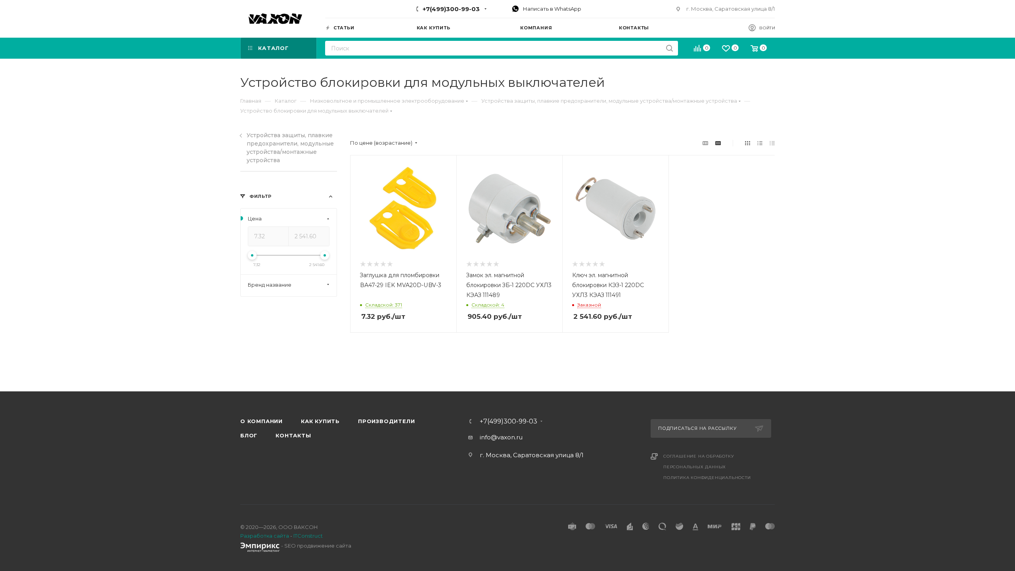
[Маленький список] (705, 142)
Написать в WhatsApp (551, 9)
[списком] (760, 142)
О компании (261, 421)
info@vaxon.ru (501, 437)
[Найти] (669, 48)
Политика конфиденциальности (707, 477)
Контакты (293, 435)
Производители (386, 421)
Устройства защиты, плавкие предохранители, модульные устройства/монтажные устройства (290, 148)
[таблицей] (772, 142)
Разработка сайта (264, 536)
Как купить (320, 421)
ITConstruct (308, 536)
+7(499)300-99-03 (451, 9)
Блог (248, 435)
